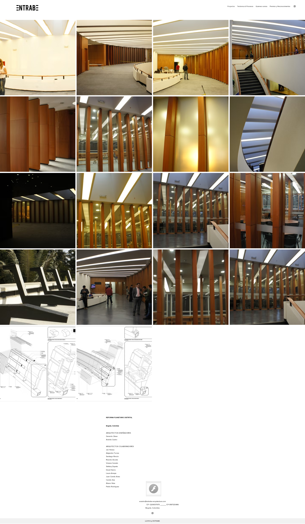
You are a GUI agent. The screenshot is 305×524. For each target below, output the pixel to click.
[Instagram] (294, 6)
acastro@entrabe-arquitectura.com (152, 501)
